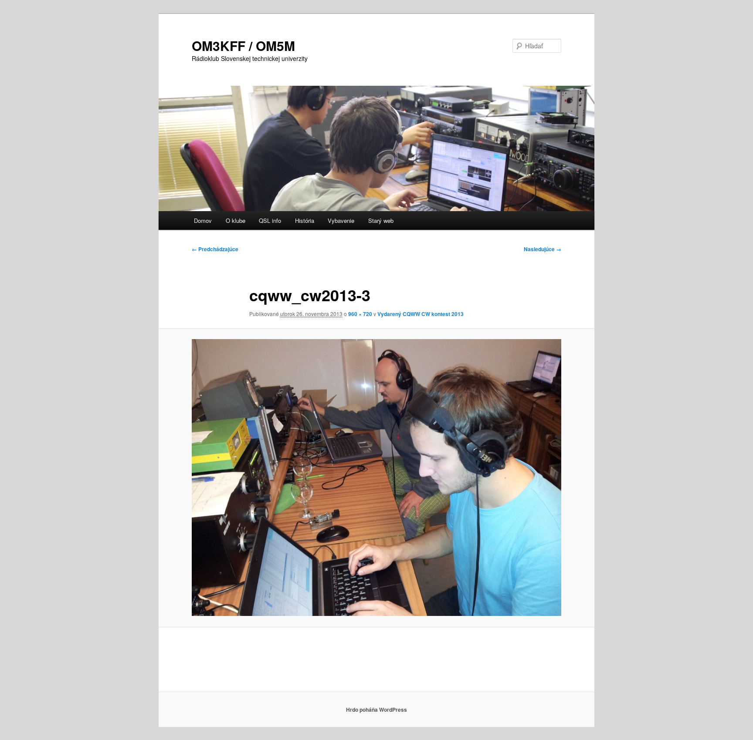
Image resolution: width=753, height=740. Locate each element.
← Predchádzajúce (215, 249)
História (304, 220)
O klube (235, 220)
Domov (203, 220)
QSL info (270, 220)
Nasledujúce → (542, 249)
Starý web (380, 220)
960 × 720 (360, 314)
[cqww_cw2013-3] (376, 477)
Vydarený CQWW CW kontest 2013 (420, 314)
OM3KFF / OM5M (243, 45)
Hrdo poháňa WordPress (376, 709)
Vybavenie (341, 220)
